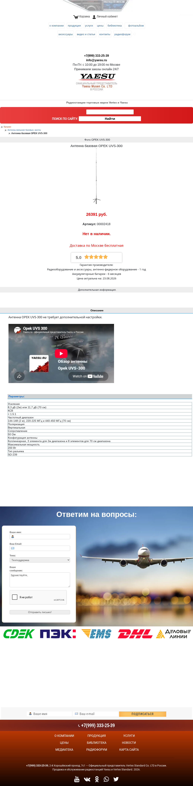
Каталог (7, 127)
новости (129, 743)
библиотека (96, 743)
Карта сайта (129, 749)
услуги (129, 736)
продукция (96, 736)
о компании (64, 736)
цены (64, 743)
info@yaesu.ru (96, 60)
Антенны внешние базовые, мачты (24, 130)
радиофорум (96, 749)
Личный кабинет (107, 16)
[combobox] (110, 111)
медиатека (64, 749)
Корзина (84, 16)
